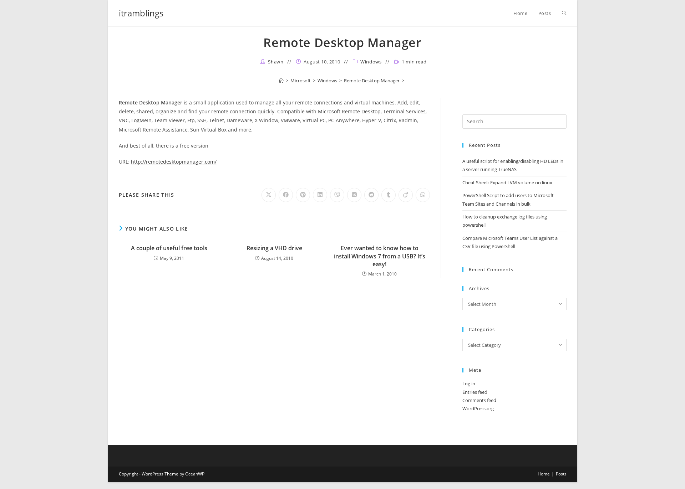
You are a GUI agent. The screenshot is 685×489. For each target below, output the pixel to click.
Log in (468, 383)
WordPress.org (478, 408)
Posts (561, 474)
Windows (370, 61)
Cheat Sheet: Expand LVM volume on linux (507, 182)
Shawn (275, 61)
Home (544, 474)
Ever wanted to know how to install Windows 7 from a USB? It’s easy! (379, 256)
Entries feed (474, 392)
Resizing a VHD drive (274, 248)
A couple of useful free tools (169, 248)
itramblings (141, 13)
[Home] (281, 80)
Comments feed (479, 400)
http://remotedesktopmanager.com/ (174, 161)
